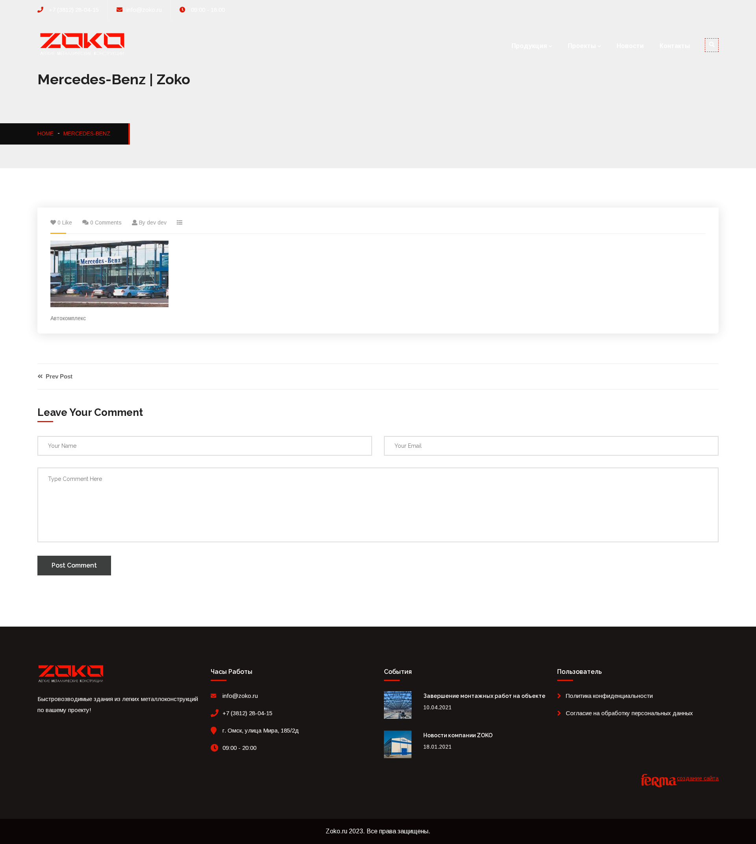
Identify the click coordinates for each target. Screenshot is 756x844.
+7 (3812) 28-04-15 (73, 9)
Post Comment (74, 565)
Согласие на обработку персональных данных (629, 713)
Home (45, 133)
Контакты (675, 46)
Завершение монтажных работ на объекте (484, 696)
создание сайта (698, 778)
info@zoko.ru (144, 9)
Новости (630, 46)
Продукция (529, 46)
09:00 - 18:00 (207, 9)
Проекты (582, 46)
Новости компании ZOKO (458, 735)
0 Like (64, 222)
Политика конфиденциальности (609, 695)
